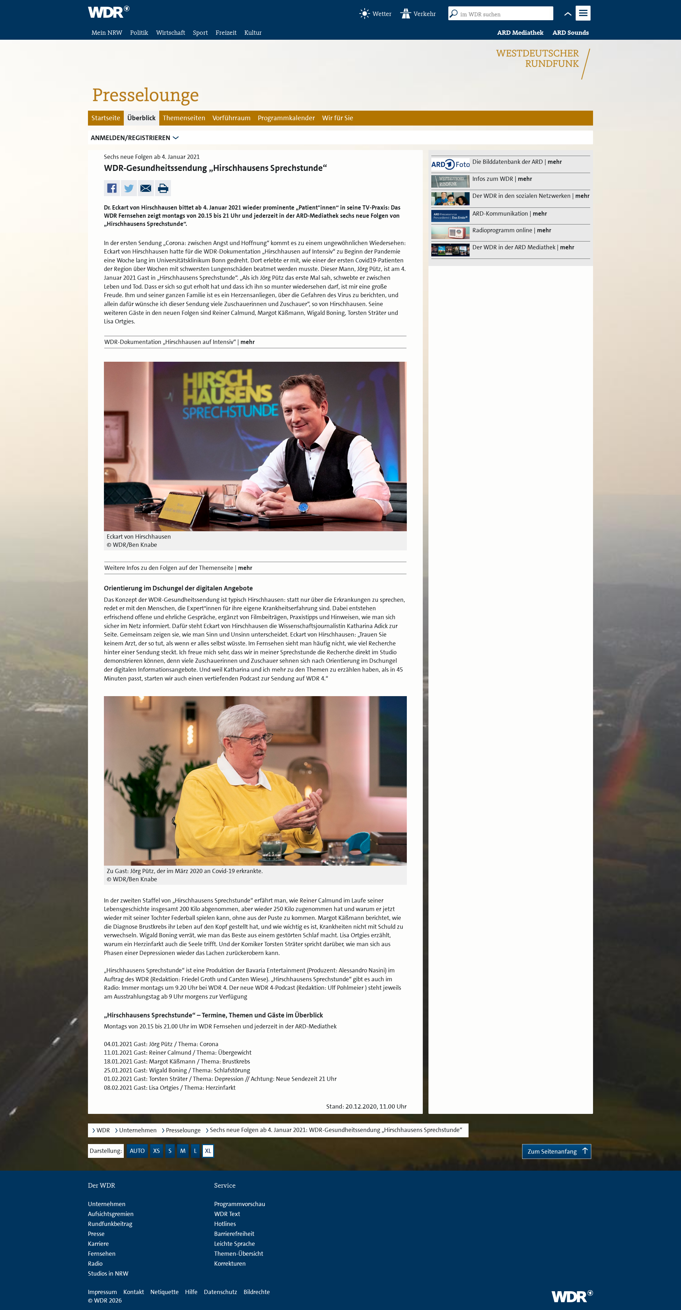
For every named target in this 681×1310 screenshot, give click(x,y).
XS (156, 1151)
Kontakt (133, 1292)
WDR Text (227, 1214)
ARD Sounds (571, 33)
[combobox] (503, 14)
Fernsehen (102, 1254)
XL (208, 1151)
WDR (103, 1130)
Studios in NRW (108, 1273)
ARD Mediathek (520, 33)
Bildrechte (257, 1292)
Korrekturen (230, 1263)
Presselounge (183, 1130)
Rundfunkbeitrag (110, 1224)
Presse (96, 1234)
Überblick (141, 117)
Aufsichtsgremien (111, 1214)
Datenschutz (220, 1292)
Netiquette (164, 1292)
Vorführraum (231, 117)
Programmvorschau (239, 1204)
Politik (139, 33)
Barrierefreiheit (234, 1234)
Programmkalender (286, 117)
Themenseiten (184, 117)
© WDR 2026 (105, 1300)
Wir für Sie (337, 117)
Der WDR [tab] (101, 1185)
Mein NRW (107, 33)
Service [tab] (225, 1185)
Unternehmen (138, 1130)
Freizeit (226, 33)
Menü (583, 20)
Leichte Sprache (234, 1244)
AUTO (137, 1151)
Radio (95, 1263)
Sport (200, 33)
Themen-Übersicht (238, 1254)
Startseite (106, 117)
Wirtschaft (170, 33)
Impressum (102, 1292)
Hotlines (225, 1224)
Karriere (98, 1244)
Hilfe (191, 1292)
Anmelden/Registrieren (130, 137)
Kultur (253, 33)
